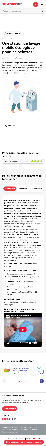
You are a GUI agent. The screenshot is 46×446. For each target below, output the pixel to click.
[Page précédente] (4, 381)
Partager (11, 125)
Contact (5, 429)
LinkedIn (20, 438)
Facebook (11, 438)
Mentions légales (8, 427)
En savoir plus (10, 408)
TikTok (29, 438)
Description (10, 189)
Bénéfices (23, 189)
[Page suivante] (42, 381)
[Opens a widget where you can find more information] (24, 442)
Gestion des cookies (9, 432)
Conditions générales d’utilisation (27, 427)
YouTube (38, 438)
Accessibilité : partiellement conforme (23, 429)
